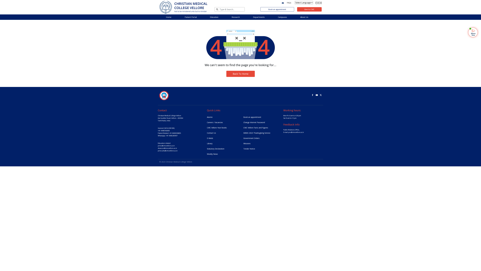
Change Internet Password (254, 122)
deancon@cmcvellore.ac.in (167, 148)
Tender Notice (249, 149)
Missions (247, 143)
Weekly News (212, 154)
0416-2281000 (169, 128)
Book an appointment (277, 9)
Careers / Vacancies (215, 122)
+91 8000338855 (175, 133)
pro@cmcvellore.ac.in (296, 132)
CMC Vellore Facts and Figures (255, 127)
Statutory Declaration (215, 149)
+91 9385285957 (172, 136)
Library (209, 143)
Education (214, 17)
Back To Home (240, 73)
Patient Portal (191, 17)
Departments (259, 17)
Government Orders (251, 138)
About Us (304, 17)
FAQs (289, 3)
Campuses (282, 17)
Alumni (209, 117)
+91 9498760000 (164, 131)
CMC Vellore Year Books (217, 127)
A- (319, 3)
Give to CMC (309, 9)
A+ (317, 3)
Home (168, 17)
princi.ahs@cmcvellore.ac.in (167, 151)
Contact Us (211, 133)
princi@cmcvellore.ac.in (166, 146)
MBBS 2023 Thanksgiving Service (256, 133)
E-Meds (210, 138)
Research (236, 17)
